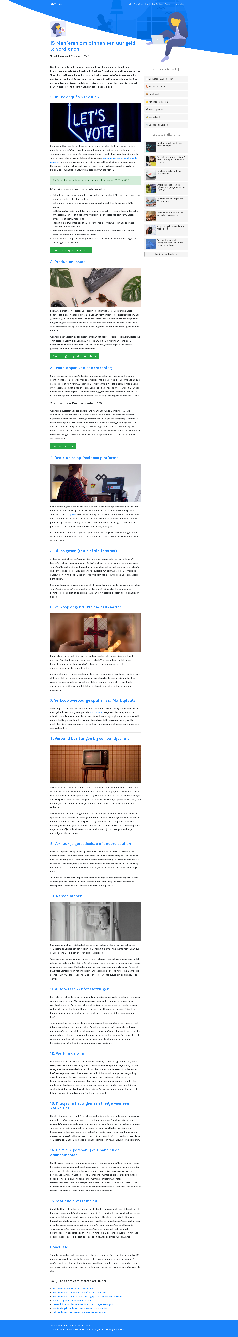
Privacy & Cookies (115, 1329)
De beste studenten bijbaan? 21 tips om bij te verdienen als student (171, 159)
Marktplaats (96, 712)
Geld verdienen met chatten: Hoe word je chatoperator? (80, 1312)
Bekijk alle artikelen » (166, 254)
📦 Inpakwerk (152, 94)
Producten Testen (154, 4)
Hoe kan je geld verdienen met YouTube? (169, 172)
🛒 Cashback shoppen (157, 124)
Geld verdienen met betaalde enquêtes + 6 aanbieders (79, 1292)
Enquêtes (138, 4)
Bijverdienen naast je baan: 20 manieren (170, 199)
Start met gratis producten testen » (75, 356)
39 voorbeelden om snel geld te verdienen (73, 1288)
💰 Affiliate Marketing (157, 101)
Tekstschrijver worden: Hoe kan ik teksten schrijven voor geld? (84, 1304)
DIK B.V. (88, 1325)
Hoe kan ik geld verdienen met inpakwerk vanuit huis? (80, 1308)
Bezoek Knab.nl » (63, 446)
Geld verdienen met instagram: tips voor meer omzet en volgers (170, 243)
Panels (168, 4)
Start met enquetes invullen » (71, 250)
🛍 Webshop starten (155, 109)
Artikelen (180, 4)
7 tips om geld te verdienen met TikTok (72, 1300)
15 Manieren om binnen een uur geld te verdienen (170, 213)
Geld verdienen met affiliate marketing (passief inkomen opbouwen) (87, 1296)
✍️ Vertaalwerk (153, 117)
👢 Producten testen (156, 86)
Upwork (72, 514)
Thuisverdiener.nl (65, 4)
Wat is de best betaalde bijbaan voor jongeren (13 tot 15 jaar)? (171, 187)
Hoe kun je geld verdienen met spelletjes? (169, 144)
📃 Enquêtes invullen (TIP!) (159, 78)
